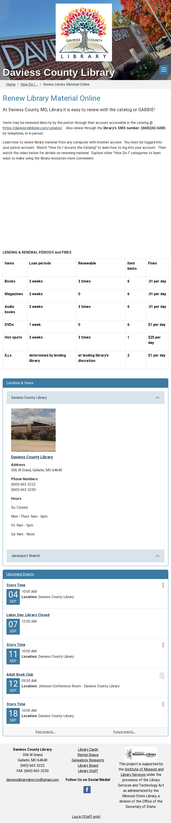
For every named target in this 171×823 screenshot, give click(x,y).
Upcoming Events (20, 574)
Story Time (15, 585)
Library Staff (88, 771)
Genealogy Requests (88, 760)
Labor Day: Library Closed (27, 615)
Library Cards (88, 749)
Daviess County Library (29, 397)
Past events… (45, 732)
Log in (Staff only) (86, 817)
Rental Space (88, 755)
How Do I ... (29, 84)
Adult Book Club (19, 674)
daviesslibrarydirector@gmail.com (32, 780)
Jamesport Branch (25, 556)
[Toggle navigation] (163, 69)
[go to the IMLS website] (141, 754)
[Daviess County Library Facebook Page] (87, 789)
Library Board (88, 765)
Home (11, 84)
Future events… (124, 732)
